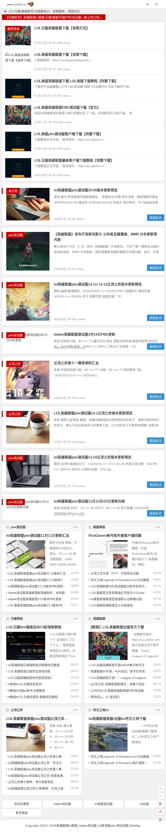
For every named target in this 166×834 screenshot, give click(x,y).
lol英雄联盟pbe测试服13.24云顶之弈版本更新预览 (92, 457)
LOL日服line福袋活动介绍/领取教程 (33, 627)
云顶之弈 (14, 364)
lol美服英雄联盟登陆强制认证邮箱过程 (116, 599)
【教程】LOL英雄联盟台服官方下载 (116, 627)
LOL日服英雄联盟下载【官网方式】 (62, 28)
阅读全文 (156, 217)
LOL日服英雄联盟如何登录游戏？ (30, 678)
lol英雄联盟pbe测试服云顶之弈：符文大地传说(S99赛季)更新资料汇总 (55, 763)
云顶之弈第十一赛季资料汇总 (76, 363)
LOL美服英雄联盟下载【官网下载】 (62, 54)
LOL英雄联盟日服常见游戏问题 (29, 671)
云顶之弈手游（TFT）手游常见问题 (115, 573)
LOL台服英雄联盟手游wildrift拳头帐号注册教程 (122, 665)
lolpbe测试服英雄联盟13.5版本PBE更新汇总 (38, 599)
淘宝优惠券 (21, 804)
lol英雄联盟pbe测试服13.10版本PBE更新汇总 (38, 586)
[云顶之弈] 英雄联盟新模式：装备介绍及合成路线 (124, 684)
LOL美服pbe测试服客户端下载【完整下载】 (68, 134)
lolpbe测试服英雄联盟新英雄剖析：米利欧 (36, 592)
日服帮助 (17, 618)
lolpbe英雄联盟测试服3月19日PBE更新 (84, 334)
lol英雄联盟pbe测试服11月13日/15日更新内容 (89, 501)
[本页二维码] (160, 819)
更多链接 (22, 812)
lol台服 (144, 804)
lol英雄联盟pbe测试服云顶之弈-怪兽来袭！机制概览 (43, 775)
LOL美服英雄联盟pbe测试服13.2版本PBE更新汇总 (42, 605)
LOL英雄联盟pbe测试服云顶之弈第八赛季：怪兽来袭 (44, 769)
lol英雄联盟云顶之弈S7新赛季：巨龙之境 (35, 788)
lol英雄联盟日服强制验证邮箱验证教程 (34, 665)
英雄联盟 (99, 618)
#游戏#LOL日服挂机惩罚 (25, 684)
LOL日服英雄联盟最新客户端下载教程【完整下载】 (74, 160)
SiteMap (135, 825)
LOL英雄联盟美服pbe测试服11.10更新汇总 (37, 573)
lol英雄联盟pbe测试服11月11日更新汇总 (37, 535)
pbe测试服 (15, 235)
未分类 (13, 191)
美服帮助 (99, 527)
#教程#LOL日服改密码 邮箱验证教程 (33, 697)
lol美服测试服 (103, 804)
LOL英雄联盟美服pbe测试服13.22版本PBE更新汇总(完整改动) (50, 580)
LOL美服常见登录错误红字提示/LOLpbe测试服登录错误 (128, 592)
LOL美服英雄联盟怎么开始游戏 (112, 605)
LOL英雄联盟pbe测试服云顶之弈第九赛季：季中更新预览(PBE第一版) (55, 756)
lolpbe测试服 (62, 804)
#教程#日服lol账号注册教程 (26, 690)
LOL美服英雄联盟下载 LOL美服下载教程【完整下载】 (76, 81)
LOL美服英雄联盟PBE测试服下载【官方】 (67, 107)
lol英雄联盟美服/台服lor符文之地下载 (117, 719)
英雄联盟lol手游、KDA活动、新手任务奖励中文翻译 (125, 671)
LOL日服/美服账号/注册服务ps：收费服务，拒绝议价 (44, 11)
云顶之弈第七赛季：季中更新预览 (31, 782)
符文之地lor (101, 710)
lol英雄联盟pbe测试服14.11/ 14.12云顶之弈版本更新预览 (98, 284)
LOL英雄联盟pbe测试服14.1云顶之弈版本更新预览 (93, 413)
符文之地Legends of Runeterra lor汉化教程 (120, 580)
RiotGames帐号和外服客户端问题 (115, 535)
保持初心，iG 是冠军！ (106, 697)
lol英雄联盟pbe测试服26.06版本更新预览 (86, 190)
